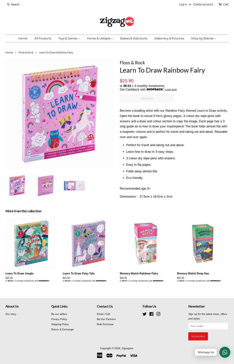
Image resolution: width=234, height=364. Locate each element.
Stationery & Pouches (169, 38)
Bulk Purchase (105, 324)
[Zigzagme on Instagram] (158, 314)
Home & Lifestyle (99, 38)
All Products (42, 38)
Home (22, 38)
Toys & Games (68, 38)
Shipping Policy (60, 324)
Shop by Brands (202, 38)
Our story (10, 313)
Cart (226, 4)
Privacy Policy (59, 319)
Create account (203, 4)
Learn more (171, 89)
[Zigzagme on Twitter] (145, 314)
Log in (183, 4)
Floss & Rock (26, 52)
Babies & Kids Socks (133, 38)
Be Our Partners (106, 319)
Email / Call (103, 313)
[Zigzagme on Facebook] (151, 314)
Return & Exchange (62, 329)
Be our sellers (59, 313)
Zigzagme (127, 348)
